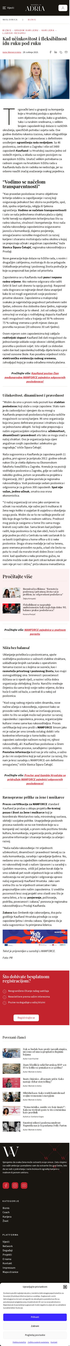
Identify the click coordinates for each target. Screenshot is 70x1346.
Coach (6, 1212)
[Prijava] (62, 8)
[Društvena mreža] (6, 1185)
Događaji (8, 1250)
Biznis (32, 19)
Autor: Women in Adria (12, 52)
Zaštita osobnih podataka (38, 1342)
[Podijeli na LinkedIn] (55, 52)
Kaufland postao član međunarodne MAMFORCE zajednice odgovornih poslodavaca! (35, 377)
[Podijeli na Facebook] (50, 52)
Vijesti (6, 1241)
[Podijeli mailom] (66, 52)
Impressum (9, 1267)
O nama (7, 1259)
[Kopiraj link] (61, 52)
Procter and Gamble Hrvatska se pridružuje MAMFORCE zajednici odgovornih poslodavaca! (36, 779)
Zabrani (35, 1326)
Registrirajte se (26, 1018)
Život (5, 1221)
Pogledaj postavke (35, 1335)
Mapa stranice (10, 1272)
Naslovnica (10, 19)
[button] (65, 1287)
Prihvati (35, 1317)
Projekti (7, 1254)
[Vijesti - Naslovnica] (35, 8)
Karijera (7, 1216)
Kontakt (54, 1342)
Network (8, 1246)
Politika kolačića (19, 1342)
